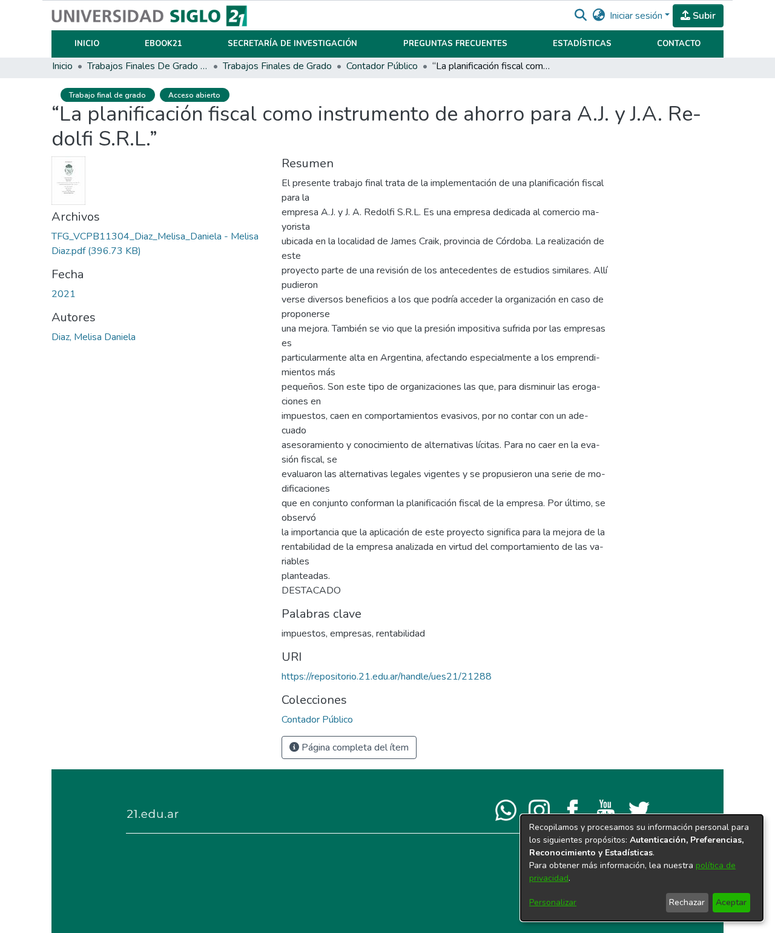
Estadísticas (582, 43)
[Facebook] (572, 809)
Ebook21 (163, 43)
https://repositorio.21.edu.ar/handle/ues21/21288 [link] (387, 676)
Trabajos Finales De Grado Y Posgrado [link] (147, 66)
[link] (317, 719)
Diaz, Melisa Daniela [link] (93, 337)
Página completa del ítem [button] (354, 747)
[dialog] (642, 868)
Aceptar (731, 902)
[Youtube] (605, 809)
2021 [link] (63, 294)
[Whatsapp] (506, 809)
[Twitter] (639, 809)
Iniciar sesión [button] (637, 15)
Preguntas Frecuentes (455, 43)
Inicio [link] (62, 66)
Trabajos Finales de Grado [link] (277, 66)
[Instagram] (539, 809)
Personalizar (552, 902)
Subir (703, 15)
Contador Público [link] (382, 66)
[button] (580, 15)
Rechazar (687, 902)
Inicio (86, 43)
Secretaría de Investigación (292, 43)
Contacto (679, 43)
